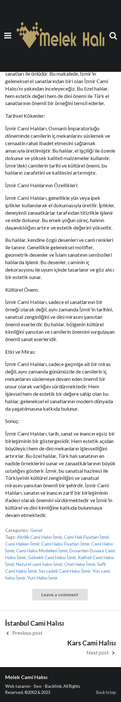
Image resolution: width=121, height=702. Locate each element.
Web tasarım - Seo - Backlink (33, 686)
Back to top (106, 692)
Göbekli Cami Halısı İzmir (52, 557)
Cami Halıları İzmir (22, 543)
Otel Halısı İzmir (79, 564)
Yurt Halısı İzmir (42, 577)
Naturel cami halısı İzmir (39, 564)
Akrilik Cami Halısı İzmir (39, 537)
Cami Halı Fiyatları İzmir (86, 537)
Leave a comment (59, 594)
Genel (36, 530)
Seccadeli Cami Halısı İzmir (64, 571)
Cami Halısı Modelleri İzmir (41, 550)
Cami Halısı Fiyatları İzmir (65, 543)
